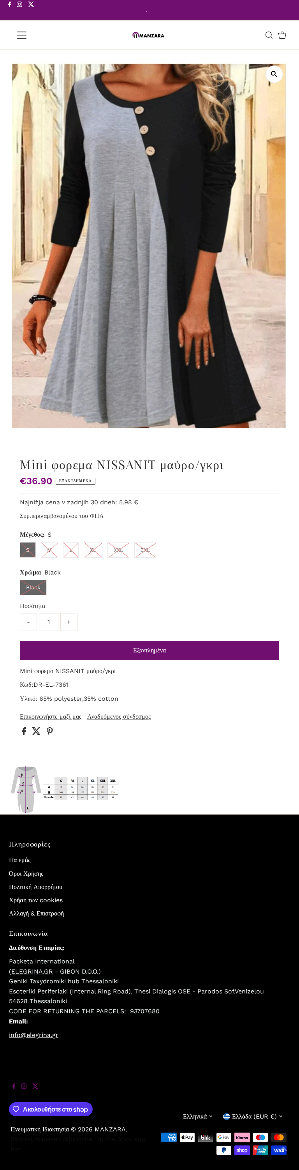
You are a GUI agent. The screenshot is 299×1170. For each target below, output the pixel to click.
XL (93, 550)
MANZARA (110, 1129)
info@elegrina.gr (33, 1035)
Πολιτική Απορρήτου (35, 887)
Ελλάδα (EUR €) (254, 1116)
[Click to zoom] (274, 74)
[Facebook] (9, 11)
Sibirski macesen (36, 1139)
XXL (118, 550)
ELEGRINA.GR (32, 971)
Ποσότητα (32, 606)
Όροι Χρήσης (26, 873)
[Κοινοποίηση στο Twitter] (37, 733)
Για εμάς (19, 860)
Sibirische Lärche (89, 1139)
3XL (145, 550)
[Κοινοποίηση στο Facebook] (25, 733)
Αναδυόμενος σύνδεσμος (119, 717)
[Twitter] (31, 11)
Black (33, 587)
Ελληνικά (195, 1116)
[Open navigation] (44, 35)
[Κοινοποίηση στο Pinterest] (50, 733)
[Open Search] (269, 35)
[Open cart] (282, 35)
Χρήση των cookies (36, 900)
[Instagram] (19, 11)
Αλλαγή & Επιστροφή (36, 913)
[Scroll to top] (283, 1154)
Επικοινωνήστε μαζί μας (50, 717)
